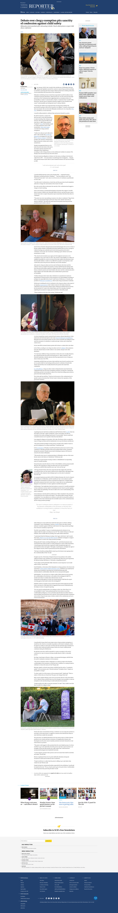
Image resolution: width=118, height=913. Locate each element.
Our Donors (42, 891)
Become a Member (44, 882)
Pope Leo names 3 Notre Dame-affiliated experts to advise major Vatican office (87, 70)
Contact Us (71, 880)
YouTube (54, 898)
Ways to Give (42, 886)
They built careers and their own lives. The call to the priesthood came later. (87, 119)
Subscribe (95, 12)
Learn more (26, 94)
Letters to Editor (73, 886)
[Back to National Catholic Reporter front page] (37, 7)
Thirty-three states (45, 127)
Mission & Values (88, 882)
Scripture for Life (24, 891)
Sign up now (92, 6)
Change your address (74, 889)
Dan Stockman (43, 808)
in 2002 (68, 431)
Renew (91, 12)
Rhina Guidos (48, 808)
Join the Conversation (25, 92)
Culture (37, 12)
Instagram (56, 898)
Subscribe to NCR (58, 880)
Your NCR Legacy (43, 889)
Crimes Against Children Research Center (50, 568)
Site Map (59, 902)
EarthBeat (56, 12)
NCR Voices (62, 797)
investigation (40, 447)
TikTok (58, 898)
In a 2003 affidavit (38, 369)
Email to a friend (71, 84)
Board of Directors (88, 889)
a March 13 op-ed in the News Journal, (48, 537)
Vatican (32, 12)
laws (42, 124)
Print (73, 84)
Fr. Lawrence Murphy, (41, 137)
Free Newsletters (58, 886)
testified (57, 524)
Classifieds (23, 903)
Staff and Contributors (89, 886)
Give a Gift (57, 884)
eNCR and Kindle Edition (60, 889)
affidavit (63, 348)
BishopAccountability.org (46, 280)
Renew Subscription (59, 882)
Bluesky (46, 898)
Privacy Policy (87, 884)
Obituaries (23, 905)
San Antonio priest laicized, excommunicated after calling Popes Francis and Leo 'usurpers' (87, 45)
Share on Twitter (68, 84)
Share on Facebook (66, 84)
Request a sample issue (60, 891)
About (85, 880)
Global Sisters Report (66, 12)
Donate (87, 12)
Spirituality (49, 12)
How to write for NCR (74, 882)
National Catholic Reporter (95, 898)
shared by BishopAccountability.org (64, 337)
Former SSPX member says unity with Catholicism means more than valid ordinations (87, 95)
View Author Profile (24, 89)
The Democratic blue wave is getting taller (66, 803)
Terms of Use (50, 902)
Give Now (42, 880)
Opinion (43, 12)
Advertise (23, 908)
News (27, 12)
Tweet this (55, 170)
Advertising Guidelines (43, 902)
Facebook (51, 898)
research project (43, 285)
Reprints (71, 891)
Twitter (49, 898)
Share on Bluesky (64, 84)
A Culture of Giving (44, 884)
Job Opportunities (73, 884)
